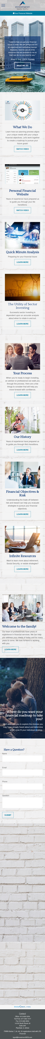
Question (5, 795)
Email (4, 767)
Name (4, 753)
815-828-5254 (25, 1016)
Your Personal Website (23, 13)
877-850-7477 (26, 1019)
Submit (7, 815)
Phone (4, 781)
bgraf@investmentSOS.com (22, 1037)
